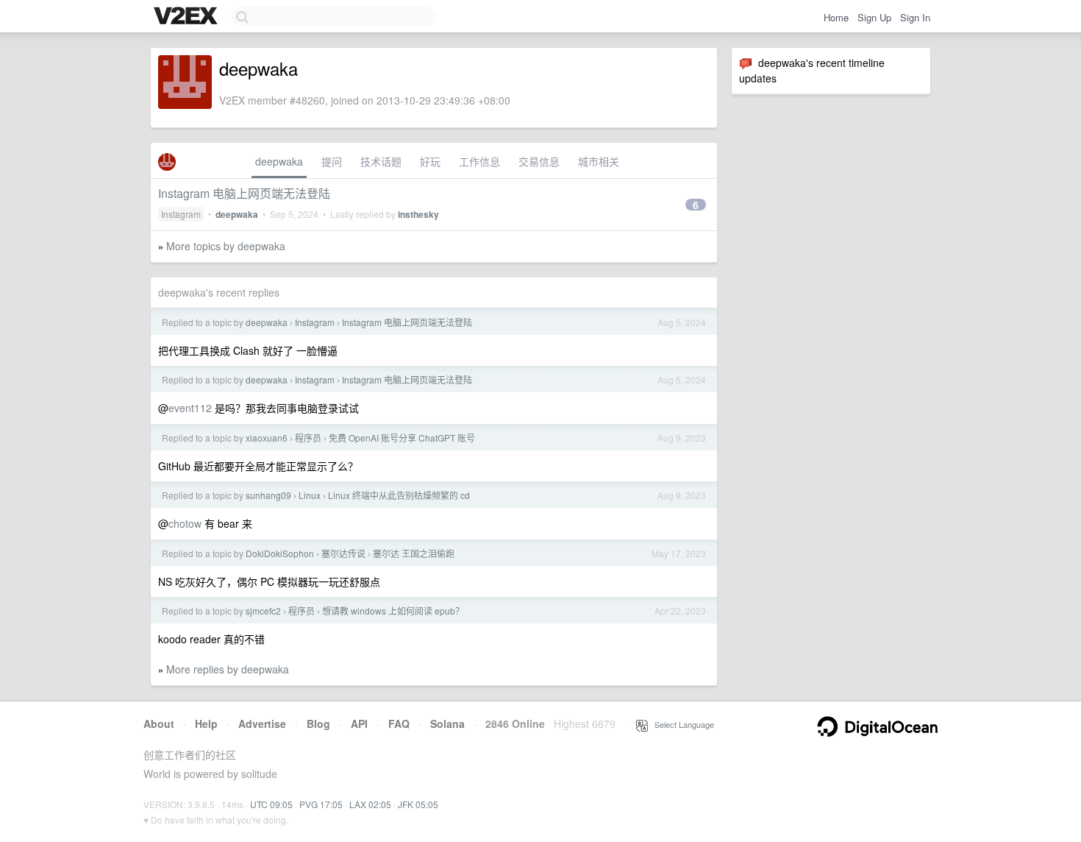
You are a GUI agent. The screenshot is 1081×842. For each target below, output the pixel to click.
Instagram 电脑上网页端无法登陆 (244, 193)
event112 (190, 407)
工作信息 (479, 161)
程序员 (308, 437)
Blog (318, 723)
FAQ (399, 723)
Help (206, 723)
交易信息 (539, 161)
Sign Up (874, 17)
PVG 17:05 (321, 804)
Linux (310, 495)
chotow (184, 523)
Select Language (681, 724)
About (158, 723)
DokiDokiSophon (280, 553)
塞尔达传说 (343, 553)
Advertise (262, 723)
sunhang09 (268, 495)
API (359, 723)
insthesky (418, 214)
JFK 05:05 (418, 804)
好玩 (430, 161)
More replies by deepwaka (227, 669)
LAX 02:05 (370, 804)
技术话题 (381, 161)
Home (836, 17)
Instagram (181, 214)
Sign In (915, 17)
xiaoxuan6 (267, 437)
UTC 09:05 (271, 804)
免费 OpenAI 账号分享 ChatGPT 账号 (402, 437)
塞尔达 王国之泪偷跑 (413, 553)
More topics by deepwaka (225, 245)
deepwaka (279, 161)
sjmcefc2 (263, 610)
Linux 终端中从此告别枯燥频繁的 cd (399, 495)
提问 (331, 161)
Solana (447, 723)
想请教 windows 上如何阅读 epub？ (393, 610)
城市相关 (598, 161)
